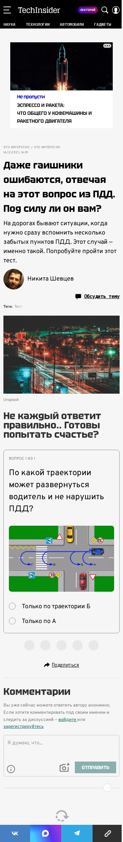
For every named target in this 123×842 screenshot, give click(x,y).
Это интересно (16, 147)
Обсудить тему (102, 296)
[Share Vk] (15, 833)
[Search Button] (105, 10)
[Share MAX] (45, 833)
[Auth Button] (116, 10)
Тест (18, 306)
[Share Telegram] (77, 833)
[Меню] (7, 10)
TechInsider (39, 10)
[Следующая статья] (61, 788)
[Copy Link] (108, 833)
